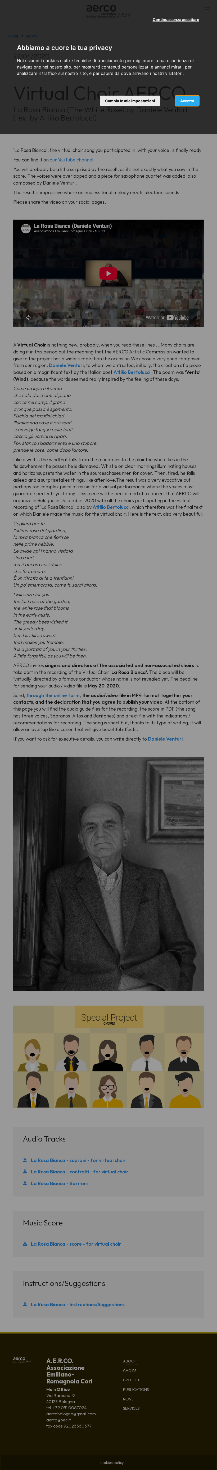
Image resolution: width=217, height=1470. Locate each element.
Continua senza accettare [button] (176, 19)
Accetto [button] (187, 101)
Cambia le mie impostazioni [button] (130, 101)
